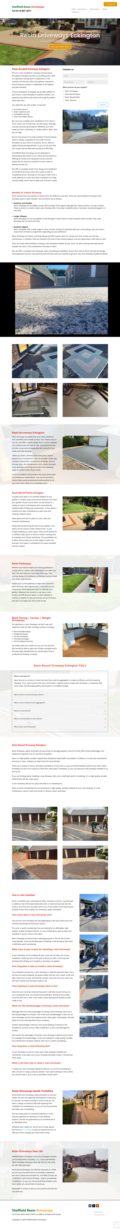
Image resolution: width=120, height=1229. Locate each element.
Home (74, 9)
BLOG (105, 9)
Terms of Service (99, 1215)
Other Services (70, 100)
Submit (103, 104)
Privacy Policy (98, 1212)
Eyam (37, 1159)
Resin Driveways (71, 91)
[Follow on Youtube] (97, 1205)
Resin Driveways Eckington (60, 35)
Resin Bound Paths (72, 97)
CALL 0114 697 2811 (60, 46)
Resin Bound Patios (72, 94)
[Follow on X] (93, 1205)
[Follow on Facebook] (90, 1205)
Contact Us (75, 12)
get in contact (26, 1130)
